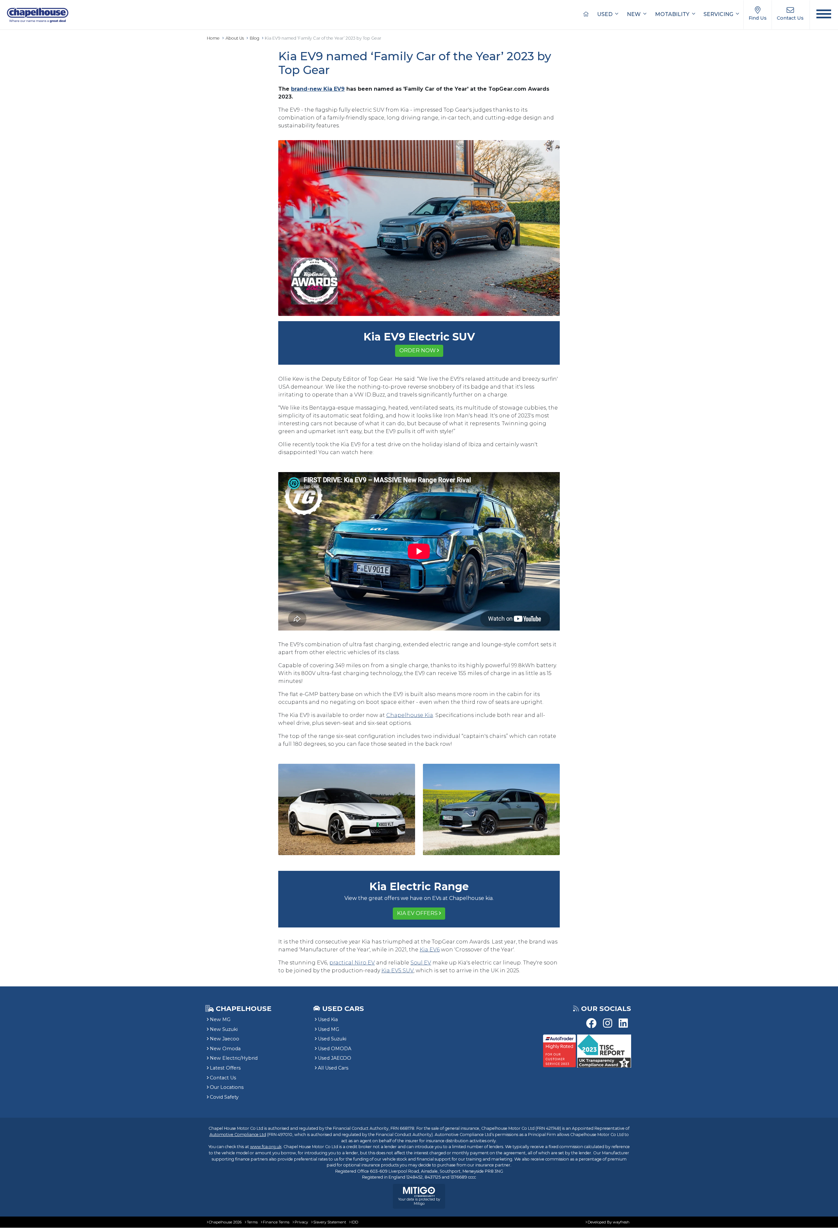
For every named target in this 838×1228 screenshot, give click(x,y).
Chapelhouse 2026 (225, 1222)
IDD (354, 1222)
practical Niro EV (352, 963)
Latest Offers (225, 1068)
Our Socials (606, 1008)
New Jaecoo (224, 1039)
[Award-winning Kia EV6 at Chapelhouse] (346, 809)
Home (213, 38)
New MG (220, 1019)
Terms (252, 1222)
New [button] (634, 14)
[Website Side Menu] (824, 15)
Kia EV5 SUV (397, 970)
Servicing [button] (719, 14)
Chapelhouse (242, 1008)
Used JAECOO (334, 1058)
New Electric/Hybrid (234, 1058)
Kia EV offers (417, 913)
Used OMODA (334, 1049)
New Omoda (225, 1049)
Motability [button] (673, 14)
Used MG (328, 1029)
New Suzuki (224, 1029)
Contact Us (223, 1078)
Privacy (301, 1222)
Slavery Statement (329, 1222)
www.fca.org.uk (266, 1146)
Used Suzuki (332, 1039)
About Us (235, 38)
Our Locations (227, 1087)
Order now (417, 350)
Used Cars (343, 1008)
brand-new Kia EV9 (318, 89)
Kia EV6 (430, 949)
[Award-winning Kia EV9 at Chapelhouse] (419, 228)
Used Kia (328, 1019)
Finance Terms (276, 1222)
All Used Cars (333, 1068)
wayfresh (621, 1222)
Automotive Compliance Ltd (238, 1134)
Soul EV (420, 963)
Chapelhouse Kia (409, 715)
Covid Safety (224, 1097)
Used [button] (605, 14)
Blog (254, 38)
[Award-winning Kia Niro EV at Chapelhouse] (491, 809)
